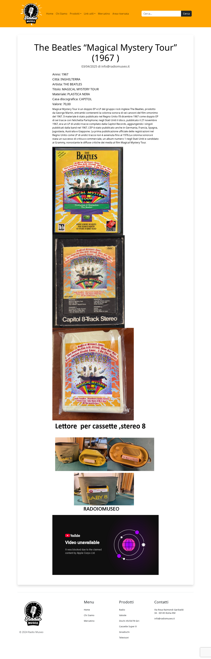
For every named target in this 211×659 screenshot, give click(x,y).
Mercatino (104, 13)
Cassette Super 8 (128, 626)
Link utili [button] (89, 13)
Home (49, 13)
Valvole (122, 615)
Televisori (124, 637)
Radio (122, 609)
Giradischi (124, 632)
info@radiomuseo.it (164, 618)
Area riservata (120, 13)
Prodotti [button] (75, 13)
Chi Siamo (61, 13)
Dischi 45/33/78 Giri (129, 620)
